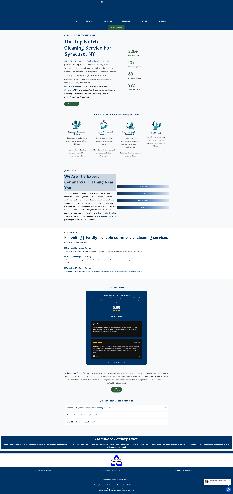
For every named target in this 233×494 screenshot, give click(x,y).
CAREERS (162, 21)
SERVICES (89, 21)
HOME (74, 21)
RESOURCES (125, 21)
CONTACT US (144, 21)
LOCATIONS (107, 21)
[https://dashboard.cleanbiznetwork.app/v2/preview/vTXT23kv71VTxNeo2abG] (117, 10)
